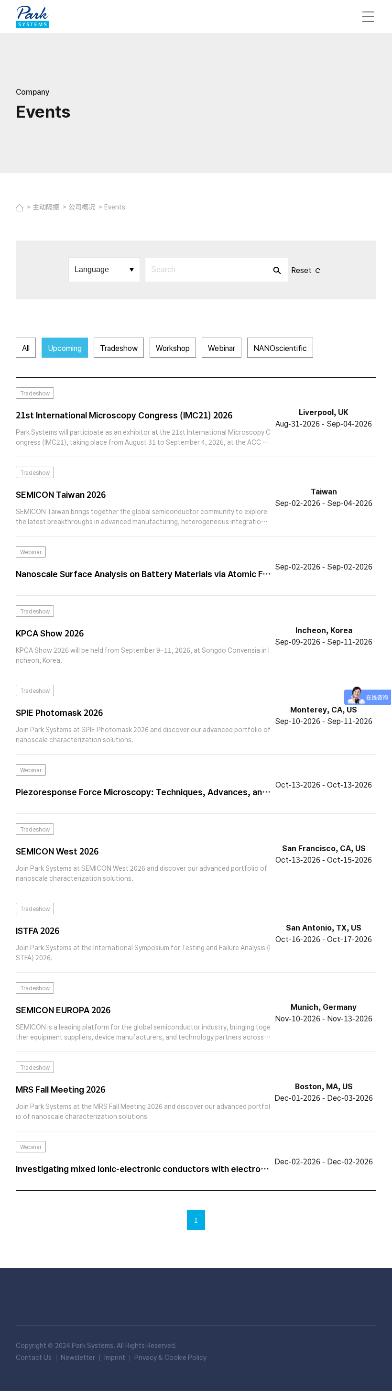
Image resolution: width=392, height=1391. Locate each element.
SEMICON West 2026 (57, 850)
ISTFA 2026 (37, 930)
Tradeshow (119, 347)
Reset (301, 269)
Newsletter (78, 1357)
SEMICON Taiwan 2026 (61, 494)
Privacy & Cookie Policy (170, 1357)
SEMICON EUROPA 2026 (63, 1009)
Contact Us (34, 1357)
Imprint (114, 1357)
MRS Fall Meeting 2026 (60, 1089)
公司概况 (82, 206)
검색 (276, 270)
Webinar (221, 347)
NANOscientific (280, 347)
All (26, 347)
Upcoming (65, 347)
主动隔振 (47, 206)
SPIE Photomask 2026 (59, 712)
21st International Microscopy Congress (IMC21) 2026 (124, 414)
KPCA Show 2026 (50, 632)
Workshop (173, 347)
